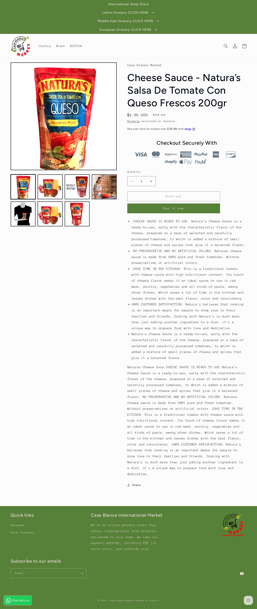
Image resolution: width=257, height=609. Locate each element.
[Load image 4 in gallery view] (104, 186)
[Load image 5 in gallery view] (23, 213)
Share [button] (136, 485)
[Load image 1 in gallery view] (23, 186)
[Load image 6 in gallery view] (50, 213)
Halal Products (23, 532)
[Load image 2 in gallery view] (50, 186)
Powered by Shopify (147, 600)
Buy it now (174, 208)
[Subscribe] (81, 573)
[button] (225, 46)
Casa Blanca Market (122, 600)
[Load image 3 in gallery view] (77, 186)
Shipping (133, 121)
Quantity (134, 171)
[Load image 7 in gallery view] (77, 213)
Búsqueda (17, 525)
